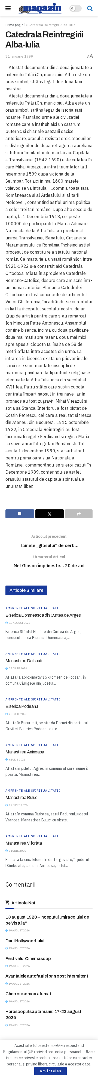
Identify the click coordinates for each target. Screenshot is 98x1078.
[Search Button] (90, 8)
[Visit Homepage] (40, 8)
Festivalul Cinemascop (28, 958)
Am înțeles (50, 1071)
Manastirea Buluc (21, 797)
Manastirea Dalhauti (23, 660)
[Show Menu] (8, 8)
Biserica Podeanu (21, 706)
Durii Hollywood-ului (24, 941)
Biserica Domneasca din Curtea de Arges (43, 615)
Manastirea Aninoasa (24, 752)
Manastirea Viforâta (23, 843)
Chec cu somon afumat (28, 993)
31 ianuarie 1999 (19, 56)
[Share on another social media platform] (79, 513)
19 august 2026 (19, 930)
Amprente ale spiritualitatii (32, 608)
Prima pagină (15, 25)
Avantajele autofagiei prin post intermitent (46, 976)
